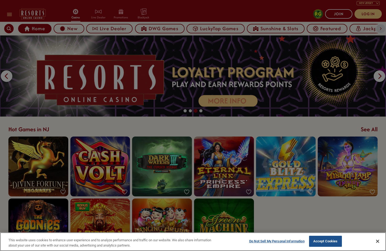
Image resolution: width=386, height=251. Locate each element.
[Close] (377, 241)
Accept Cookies (325, 241)
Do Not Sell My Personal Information (277, 241)
